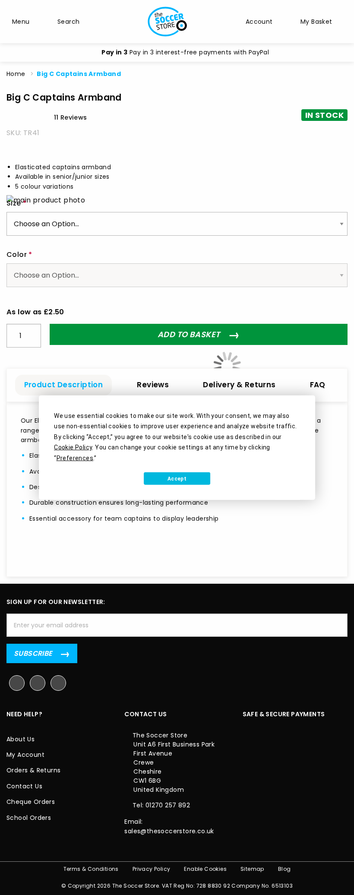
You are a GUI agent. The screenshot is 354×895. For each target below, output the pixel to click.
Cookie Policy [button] (73, 447)
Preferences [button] (75, 457)
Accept (177, 478)
